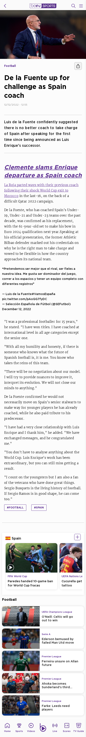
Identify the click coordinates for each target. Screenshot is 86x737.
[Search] (73, 5)
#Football (15, 507)
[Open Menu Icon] (80, 5)
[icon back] (5, 5)
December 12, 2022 (16, 309)
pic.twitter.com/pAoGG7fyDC (24, 298)
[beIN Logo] (43, 6)
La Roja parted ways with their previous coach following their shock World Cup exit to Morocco (41, 190)
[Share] (78, 66)
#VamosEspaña (43, 293)
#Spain (39, 507)
